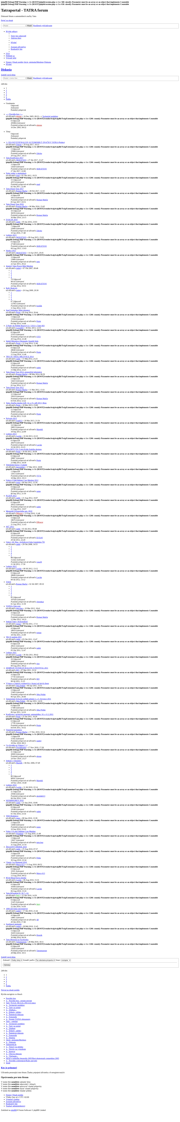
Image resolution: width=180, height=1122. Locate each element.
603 (17, 670)
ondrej (18, 268)
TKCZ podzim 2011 (14, 637)
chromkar (40, 602)
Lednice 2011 (11, 652)
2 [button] (6, 90)
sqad (18, 175)
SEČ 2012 (10, 527)
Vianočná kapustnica (14, 730)
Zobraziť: (7, 960)
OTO (38, 337)
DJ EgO (39, 538)
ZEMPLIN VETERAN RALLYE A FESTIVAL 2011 (27, 668)
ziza (38, 664)
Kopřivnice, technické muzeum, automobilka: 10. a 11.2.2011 (29, 714)
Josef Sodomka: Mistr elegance (18, 310)
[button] (8, 99)
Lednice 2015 (11, 235)
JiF (37, 920)
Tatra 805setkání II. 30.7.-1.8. (17, 893)
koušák (39, 306)
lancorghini (20, 467)
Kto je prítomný (9, 1067)
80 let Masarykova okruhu (16, 878)
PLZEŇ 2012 (11, 496)
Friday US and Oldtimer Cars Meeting (21, 831)
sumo (18, 482)
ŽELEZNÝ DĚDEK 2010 (16, 847)
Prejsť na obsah (7, 20)
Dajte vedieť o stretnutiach (16, 173)
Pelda (38, 858)
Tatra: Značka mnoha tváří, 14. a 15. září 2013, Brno (26, 403)
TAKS (8, 582)
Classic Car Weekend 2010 (16, 862)
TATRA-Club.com (13, 606)
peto (38, 262)
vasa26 (39, 562)
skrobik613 (40, 796)
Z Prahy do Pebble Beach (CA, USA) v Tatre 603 (25, 326)
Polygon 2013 (11, 418)
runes (18, 818)
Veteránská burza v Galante (16, 465)
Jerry (18, 895)
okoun (38, 756)
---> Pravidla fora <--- (14, 114)
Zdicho (19, 145)
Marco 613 (20, 864)
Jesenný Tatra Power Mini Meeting (19, 266)
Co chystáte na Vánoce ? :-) (16, 745)
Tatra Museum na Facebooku (17, 940)
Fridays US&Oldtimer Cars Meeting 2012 (22, 480)
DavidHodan (21, 747)
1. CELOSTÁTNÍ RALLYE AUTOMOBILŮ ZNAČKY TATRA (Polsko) (35, 142)
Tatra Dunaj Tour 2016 (15, 204)
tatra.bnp (19, 608)
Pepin (18, 312)
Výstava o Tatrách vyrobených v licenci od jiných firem (27, 683)
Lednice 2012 (11, 566)
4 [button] (6, 95)
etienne (19, 116)
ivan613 (19, 421)
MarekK (39, 429)
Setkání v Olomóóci (13, 761)
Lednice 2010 (11, 785)
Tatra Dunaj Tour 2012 (15, 387)
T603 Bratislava (12, 816)
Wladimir (19, 834)
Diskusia (6, 69)
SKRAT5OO (21, 160)
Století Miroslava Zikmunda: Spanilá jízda (22, 341)
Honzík (39, 935)
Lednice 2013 (11, 434)
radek (18, 222)
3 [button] (6, 93)
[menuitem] (18, 36)
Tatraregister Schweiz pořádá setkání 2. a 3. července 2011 (28, 699)
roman (18, 624)
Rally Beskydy (11, 288)
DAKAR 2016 (12, 220)
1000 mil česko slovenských (17, 909)
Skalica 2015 (11, 251)
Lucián (18, 436)
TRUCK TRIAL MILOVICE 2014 (20, 357)
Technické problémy (50, 116)
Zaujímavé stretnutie (14, 924)
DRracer (19, 513)
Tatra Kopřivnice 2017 (14, 158)
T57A (38, 476)
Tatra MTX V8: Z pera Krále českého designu (24, 449)
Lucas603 (20, 328)
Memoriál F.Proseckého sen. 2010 (19, 511)
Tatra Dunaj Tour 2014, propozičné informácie (24, 372)
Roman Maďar (21, 191)
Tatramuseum (21, 942)
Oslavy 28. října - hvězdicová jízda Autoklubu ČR (25, 542)
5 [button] (6, 97)
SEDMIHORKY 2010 (15, 800)
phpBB (14, 1110)
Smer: (58, 960)
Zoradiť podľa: (29, 960)
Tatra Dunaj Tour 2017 (15, 189)
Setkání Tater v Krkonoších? (17, 622)
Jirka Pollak (20, 686)
